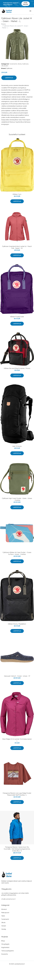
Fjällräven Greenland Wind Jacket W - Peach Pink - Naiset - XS (17, 247)
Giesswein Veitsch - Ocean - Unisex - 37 (17, 676)
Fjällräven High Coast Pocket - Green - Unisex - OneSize (17, 499)
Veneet (3, 926)
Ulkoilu (20, 64)
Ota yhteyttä (5, 944)
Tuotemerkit (13, 64)
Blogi (3, 941)
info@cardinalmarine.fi (8, 899)
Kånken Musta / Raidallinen (17, 624)
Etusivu (3, 24)
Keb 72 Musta (17, 446)
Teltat (3, 916)
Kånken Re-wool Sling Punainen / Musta (17, 368)
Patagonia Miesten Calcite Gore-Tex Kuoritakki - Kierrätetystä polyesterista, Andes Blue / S (17, 849)
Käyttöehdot (5, 947)
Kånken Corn (17, 194)
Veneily (3, 929)
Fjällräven (25, 64)
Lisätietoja (9, 78)
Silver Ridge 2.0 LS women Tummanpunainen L (17, 740)
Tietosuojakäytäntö (7, 951)
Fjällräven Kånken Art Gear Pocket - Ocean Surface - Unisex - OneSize (17, 553)
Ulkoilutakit (4, 66)
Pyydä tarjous (25, 3)
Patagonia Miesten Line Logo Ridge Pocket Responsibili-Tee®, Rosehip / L (17, 794)
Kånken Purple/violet (17, 317)
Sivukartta (4, 954)
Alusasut (4, 909)
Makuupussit (5, 912)
